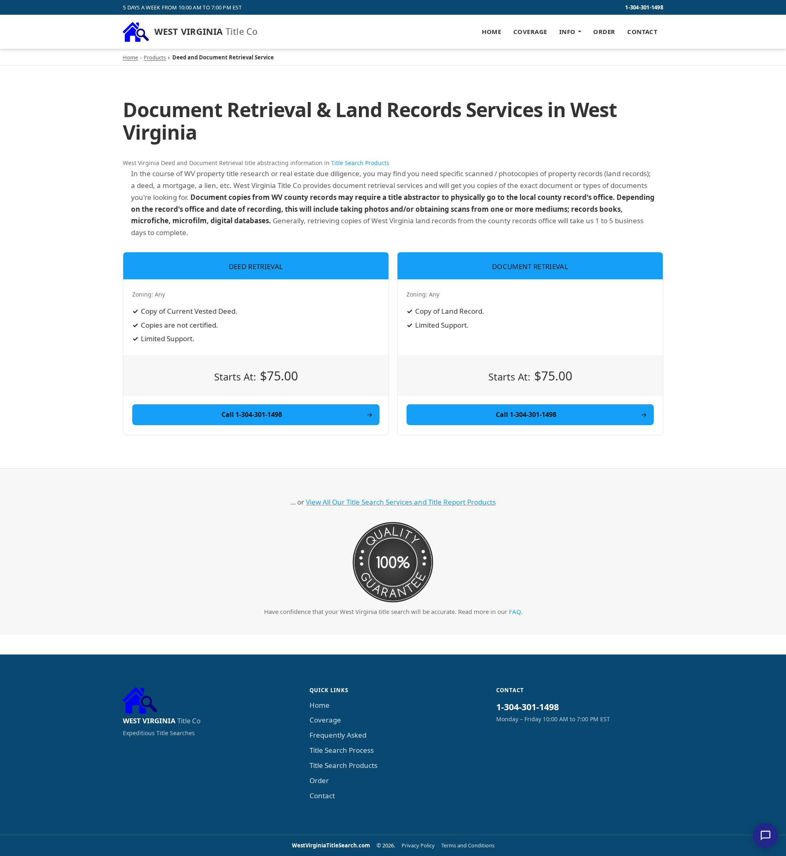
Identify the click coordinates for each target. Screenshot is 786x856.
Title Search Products (360, 163)
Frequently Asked (337, 735)
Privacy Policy (418, 845)
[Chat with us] (765, 835)
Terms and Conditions (468, 845)
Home (491, 31)
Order (604, 31)
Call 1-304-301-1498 (251, 414)
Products (155, 57)
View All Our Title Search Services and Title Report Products (401, 502)
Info (567, 31)
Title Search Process (341, 750)
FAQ (515, 611)
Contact (642, 31)
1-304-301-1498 (644, 7)
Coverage (530, 31)
